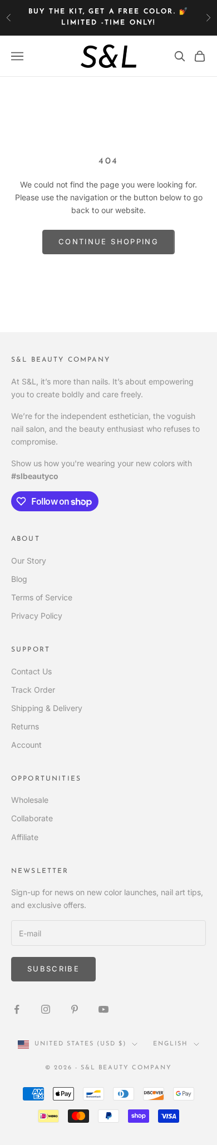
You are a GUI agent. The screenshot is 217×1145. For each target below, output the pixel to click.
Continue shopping (108, 241)
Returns (25, 726)
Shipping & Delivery (46, 708)
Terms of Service (41, 597)
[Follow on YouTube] (103, 1009)
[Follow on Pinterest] (74, 1009)
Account (26, 744)
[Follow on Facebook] (16, 1009)
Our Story (28, 560)
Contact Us (31, 671)
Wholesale (29, 800)
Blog (19, 579)
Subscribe (53, 968)
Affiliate (24, 837)
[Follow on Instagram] (45, 1009)
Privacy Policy (36, 615)
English (170, 1044)
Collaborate (32, 818)
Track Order (33, 689)
